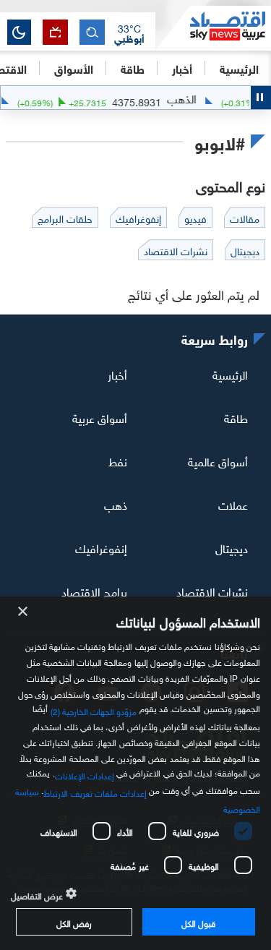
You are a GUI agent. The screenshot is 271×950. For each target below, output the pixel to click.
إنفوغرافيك (101, 547)
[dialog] (135, 773)
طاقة (236, 417)
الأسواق (73, 67)
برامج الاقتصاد (94, 590)
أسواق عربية (99, 417)
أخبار (117, 374)
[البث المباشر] (55, 32)
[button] (129, 32)
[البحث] (92, 32)
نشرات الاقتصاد (212, 590)
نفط (117, 460)
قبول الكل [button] (198, 922)
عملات (233, 504)
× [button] (23, 612)
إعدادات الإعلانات (84, 774)
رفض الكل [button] (74, 922)
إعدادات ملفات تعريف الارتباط (95, 791)
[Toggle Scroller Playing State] (261, 97)
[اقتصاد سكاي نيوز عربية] (213, 28)
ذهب (115, 504)
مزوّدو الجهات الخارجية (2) (94, 710)
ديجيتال (231, 547)
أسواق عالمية (218, 460)
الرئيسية (239, 67)
